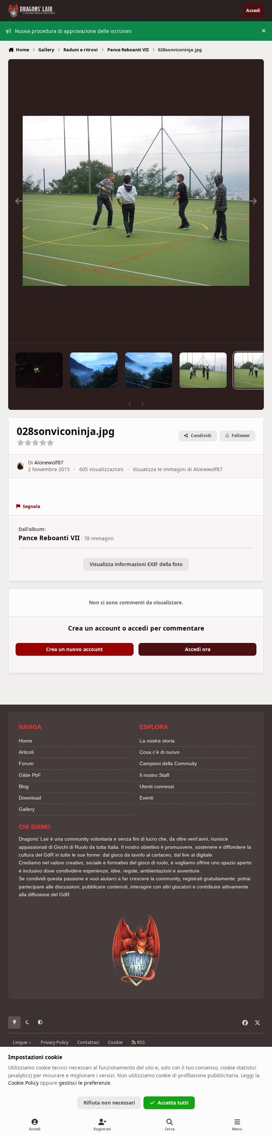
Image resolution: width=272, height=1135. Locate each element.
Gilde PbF (30, 775)
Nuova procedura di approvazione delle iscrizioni (73, 31)
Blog (24, 786)
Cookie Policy (23, 1082)
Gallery (27, 809)
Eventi (146, 798)
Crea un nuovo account (74, 649)
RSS (140, 1042)
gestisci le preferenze (84, 1082)
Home (25, 741)
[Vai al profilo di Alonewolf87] (20, 466)
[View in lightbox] (136, 201)
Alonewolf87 (48, 462)
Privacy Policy (54, 1042)
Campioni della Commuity (168, 763)
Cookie (115, 1042)
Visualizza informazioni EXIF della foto (136, 564)
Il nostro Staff (154, 775)
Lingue (20, 1042)
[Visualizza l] (39, 370)
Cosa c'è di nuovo (160, 752)
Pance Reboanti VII (49, 537)
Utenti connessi (157, 786)
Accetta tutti (173, 1102)
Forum (26, 763)
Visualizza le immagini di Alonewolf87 (177, 469)
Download (30, 798)
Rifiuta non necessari (109, 1102)
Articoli (26, 752)
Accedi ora (197, 649)
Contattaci (88, 1042)
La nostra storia (157, 741)
